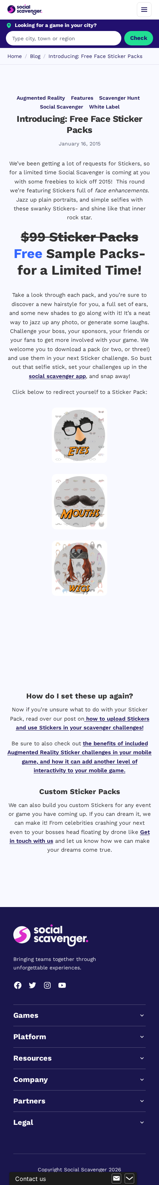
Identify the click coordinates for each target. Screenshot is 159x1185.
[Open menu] (144, 9)
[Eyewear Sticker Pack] (79, 435)
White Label (104, 107)
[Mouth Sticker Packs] (79, 501)
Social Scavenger (61, 107)
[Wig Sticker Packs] (79, 568)
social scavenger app (57, 376)
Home (14, 56)
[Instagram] (47, 985)
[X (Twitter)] (32, 985)
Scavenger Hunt (119, 98)
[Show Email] (116, 1179)
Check (138, 38)
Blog (35, 56)
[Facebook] (17, 985)
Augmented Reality (41, 98)
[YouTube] (62, 985)
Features (82, 98)
